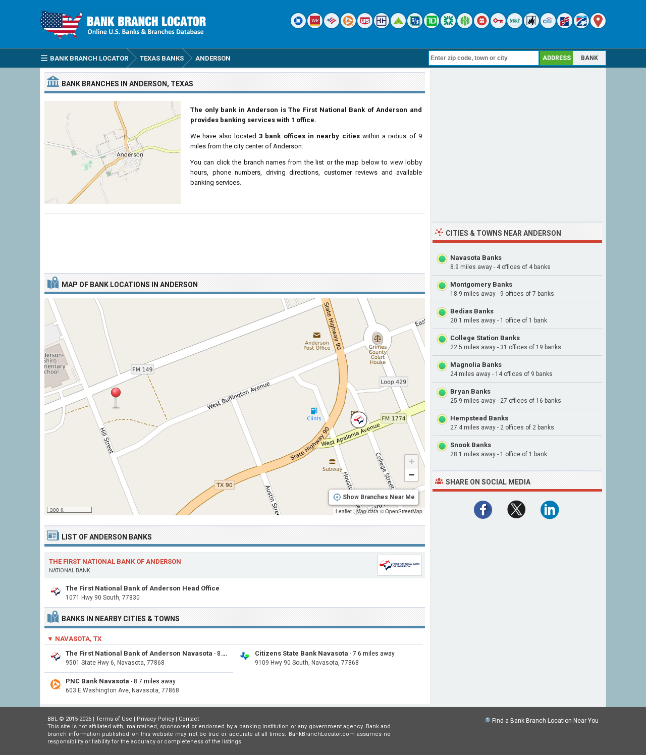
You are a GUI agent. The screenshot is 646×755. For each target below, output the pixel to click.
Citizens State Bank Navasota (301, 653)
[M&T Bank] (514, 26)
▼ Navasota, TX (74, 638)
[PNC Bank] (348, 26)
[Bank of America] (331, 26)
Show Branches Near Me (379, 497)
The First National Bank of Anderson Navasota (139, 653)
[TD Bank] (431, 26)
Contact (189, 719)
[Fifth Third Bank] (414, 26)
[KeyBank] (498, 26)
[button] (115, 398)
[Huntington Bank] (464, 26)
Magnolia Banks (476, 364)
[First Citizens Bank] (564, 26)
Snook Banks (470, 445)
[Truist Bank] (381, 26)
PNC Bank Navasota (97, 681)
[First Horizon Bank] (581, 26)
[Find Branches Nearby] (598, 26)
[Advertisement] (234, 239)
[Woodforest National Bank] (531, 26)
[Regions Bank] (398, 26)
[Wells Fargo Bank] (314, 26)
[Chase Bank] (298, 26)
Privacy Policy (155, 719)
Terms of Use (114, 719)
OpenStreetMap (403, 511)
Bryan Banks (470, 391)
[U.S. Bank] (364, 26)
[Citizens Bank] (448, 26)
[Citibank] (548, 26)
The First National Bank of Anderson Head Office (143, 588)
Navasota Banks (476, 257)
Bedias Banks (472, 311)
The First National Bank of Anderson (115, 561)
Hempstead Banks (479, 418)
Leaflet (344, 511)
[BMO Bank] (481, 26)
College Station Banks (485, 338)
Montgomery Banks (481, 284)
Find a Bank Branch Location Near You (545, 720)
